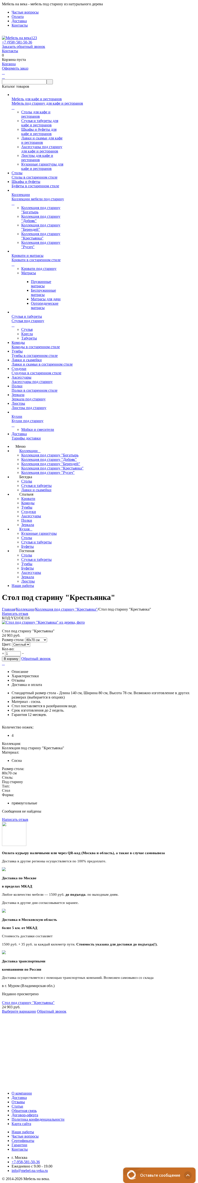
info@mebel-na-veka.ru (30, 1171)
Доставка (19, 21)
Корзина (9, 64)
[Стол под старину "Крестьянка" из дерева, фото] (43, 622)
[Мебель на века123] (19, 38)
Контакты (20, 25)
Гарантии (19, 1145)
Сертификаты (23, 1141)
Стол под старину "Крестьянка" (28, 1003)
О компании (22, 1093)
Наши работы (23, 1132)
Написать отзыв (15, 614)
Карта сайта (21, 1124)
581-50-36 (17, 42)
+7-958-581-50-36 (26, 1162)
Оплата (18, 16)
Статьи (17, 1106)
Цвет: (7, 644)
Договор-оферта (25, 1115)
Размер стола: (13, 640)
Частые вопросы (25, 12)
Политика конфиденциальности (38, 1119)
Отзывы (18, 1102)
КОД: (6, 618)
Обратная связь (24, 1111)
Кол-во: (8, 649)
